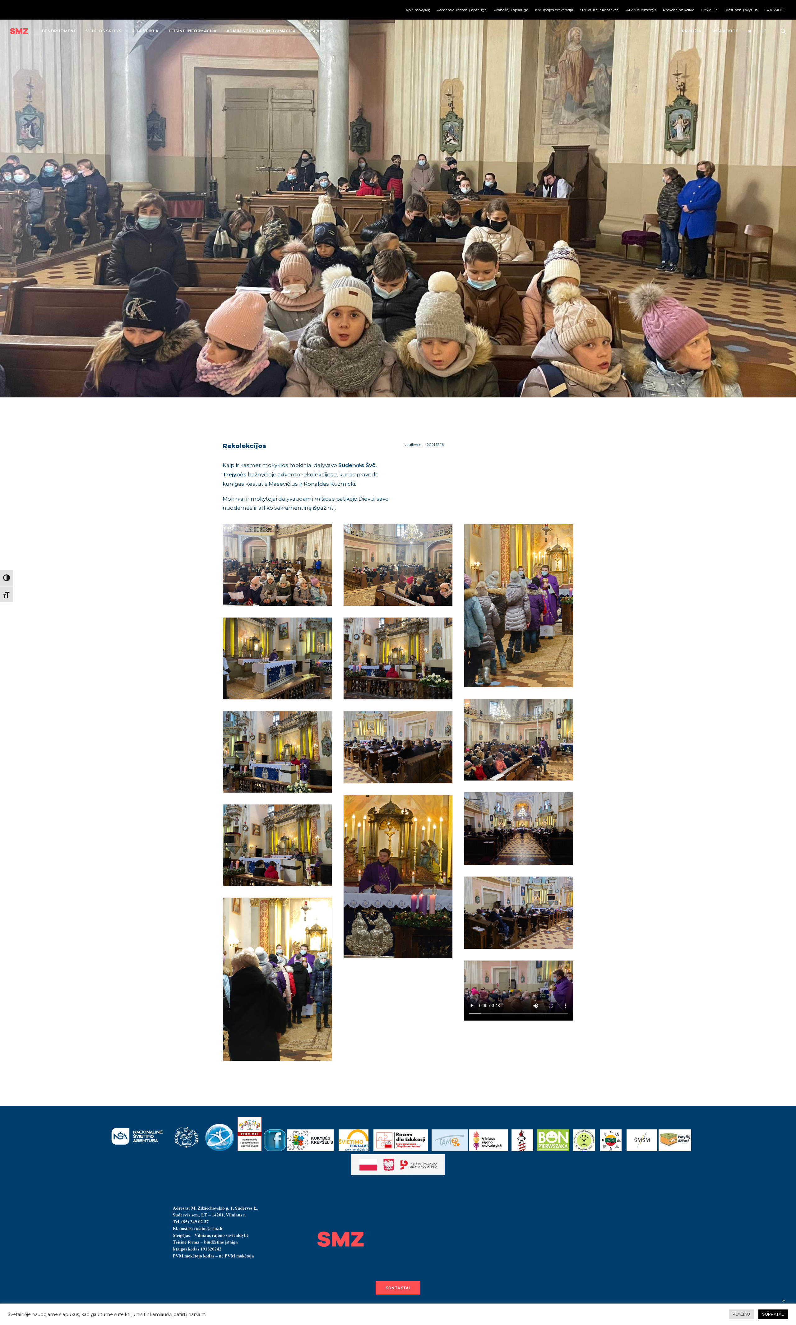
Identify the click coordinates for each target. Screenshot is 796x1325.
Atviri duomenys (641, 9)
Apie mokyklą (417, 9)
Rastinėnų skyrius (741, 9)
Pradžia (691, 31)
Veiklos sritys (103, 31)
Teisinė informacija (192, 31)
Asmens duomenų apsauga (462, 9)
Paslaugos (319, 31)
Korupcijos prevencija (554, 9)
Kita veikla (145, 31)
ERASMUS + (775, 9)
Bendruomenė (59, 31)
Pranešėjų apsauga (510, 9)
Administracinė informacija (261, 31)
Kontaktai (398, 1288)
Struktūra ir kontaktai (599, 9)
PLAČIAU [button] (741, 1314)
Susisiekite (724, 31)
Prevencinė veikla (678, 9)
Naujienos (412, 444)
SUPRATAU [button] (773, 1314)
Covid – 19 (710, 9)
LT (763, 31)
